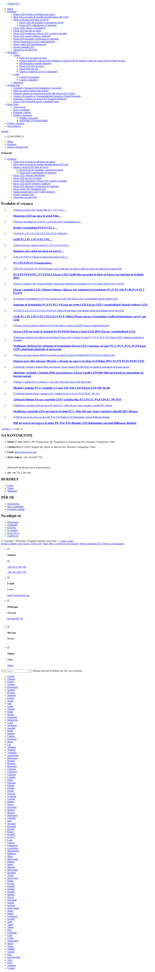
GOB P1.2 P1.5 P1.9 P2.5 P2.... (32, 239)
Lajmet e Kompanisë (29, 77)
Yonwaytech (19, 107)
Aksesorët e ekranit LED (25, 49)
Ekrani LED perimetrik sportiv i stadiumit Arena (36, 101)
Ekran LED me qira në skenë (27, 30)
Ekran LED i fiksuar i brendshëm (29, 28)
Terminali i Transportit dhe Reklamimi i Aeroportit (37, 88)
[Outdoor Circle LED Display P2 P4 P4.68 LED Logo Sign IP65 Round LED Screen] (61, 325)
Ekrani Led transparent (113, 543)
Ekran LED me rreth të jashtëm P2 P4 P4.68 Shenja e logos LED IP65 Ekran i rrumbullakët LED (74, 331)
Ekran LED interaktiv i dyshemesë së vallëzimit (36, 39)
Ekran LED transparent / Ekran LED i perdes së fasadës (40, 33)
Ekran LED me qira (28, 69)
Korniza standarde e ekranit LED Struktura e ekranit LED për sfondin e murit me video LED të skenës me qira (72, 60)
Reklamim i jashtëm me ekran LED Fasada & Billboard (39, 99)
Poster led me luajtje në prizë (33, 58)
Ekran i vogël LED (32, 543)
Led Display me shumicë (67, 543)
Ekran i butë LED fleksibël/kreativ (29, 44)
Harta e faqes (67, 541)
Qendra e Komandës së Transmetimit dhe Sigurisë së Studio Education (47, 96)
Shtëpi (10, 9)
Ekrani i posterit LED (11, 543)
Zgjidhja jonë (13, 85)
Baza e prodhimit (21, 110)
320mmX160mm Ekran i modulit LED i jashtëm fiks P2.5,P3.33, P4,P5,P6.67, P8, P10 (67, 399)
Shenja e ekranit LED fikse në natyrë (31, 19)
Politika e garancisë (22, 115)
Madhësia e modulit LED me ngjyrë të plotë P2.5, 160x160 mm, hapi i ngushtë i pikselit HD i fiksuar (75, 411)
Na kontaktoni (14, 126)
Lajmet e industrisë (28, 79)
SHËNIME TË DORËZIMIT (33, 120)
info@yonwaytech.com (25, 452)
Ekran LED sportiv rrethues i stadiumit (31, 36)
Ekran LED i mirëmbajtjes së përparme (38, 25)
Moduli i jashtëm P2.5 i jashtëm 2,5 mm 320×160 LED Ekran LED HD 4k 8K (61, 387)
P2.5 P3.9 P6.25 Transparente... (33, 262)
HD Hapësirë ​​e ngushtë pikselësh (35, 63)
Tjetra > (7, 429)
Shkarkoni (18, 82)
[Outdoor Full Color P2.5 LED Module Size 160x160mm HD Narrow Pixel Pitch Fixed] (62, 405)
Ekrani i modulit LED (23, 47)
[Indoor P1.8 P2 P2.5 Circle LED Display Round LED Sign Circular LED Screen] (65, 298)
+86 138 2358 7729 (16, 572)
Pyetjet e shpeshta (15, 123)
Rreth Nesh (12, 104)
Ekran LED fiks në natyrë (31, 66)
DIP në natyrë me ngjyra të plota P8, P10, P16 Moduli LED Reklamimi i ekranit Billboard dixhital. (75, 423)
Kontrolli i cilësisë (22, 112)
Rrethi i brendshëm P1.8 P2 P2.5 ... (35, 227)
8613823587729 (15, 618)
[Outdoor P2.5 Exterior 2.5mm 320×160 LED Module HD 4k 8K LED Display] (52, 382)
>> (12, 429)
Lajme (16, 74)
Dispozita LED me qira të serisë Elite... (37, 215)
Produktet (11, 11)
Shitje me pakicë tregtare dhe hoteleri (31, 90)
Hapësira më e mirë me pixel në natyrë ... (38, 251)
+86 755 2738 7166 (16, 567)
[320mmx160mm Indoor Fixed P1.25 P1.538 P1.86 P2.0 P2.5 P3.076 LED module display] (68, 283)
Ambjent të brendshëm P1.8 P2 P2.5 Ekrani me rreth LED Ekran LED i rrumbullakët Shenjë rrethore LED (80, 304)
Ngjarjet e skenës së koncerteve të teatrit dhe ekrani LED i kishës (44, 93)
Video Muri (48, 543)
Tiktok (10, 665)
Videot (16, 55)
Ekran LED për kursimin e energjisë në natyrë (41, 22)
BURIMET (12, 52)
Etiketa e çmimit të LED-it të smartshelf (38, 71)
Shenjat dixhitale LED (90, 543)
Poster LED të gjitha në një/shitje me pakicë (34, 14)
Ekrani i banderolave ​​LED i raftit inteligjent (34, 41)
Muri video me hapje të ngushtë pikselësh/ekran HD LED (40, 17)
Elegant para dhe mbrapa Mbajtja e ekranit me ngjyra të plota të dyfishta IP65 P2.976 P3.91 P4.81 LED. (79, 361)
